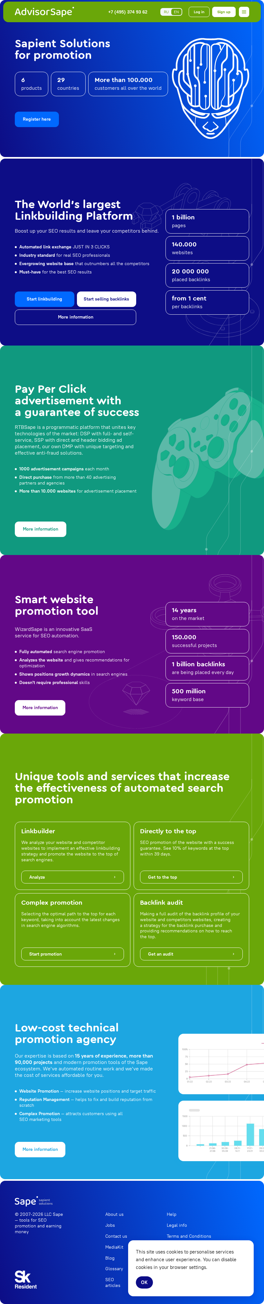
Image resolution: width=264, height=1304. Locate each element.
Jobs (110, 1225)
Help (171, 1214)
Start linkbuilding (44, 299)
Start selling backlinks (106, 299)
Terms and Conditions (189, 1236)
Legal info (177, 1225)
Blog (110, 1258)
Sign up (224, 11)
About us (114, 1214)
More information (75, 317)
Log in (199, 11)
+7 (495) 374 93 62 (127, 12)
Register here (37, 119)
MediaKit (114, 1247)
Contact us (116, 1236)
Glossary (114, 1269)
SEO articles (112, 1282)
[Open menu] (244, 12)
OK (144, 1282)
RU (166, 11)
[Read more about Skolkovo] (26, 1280)
